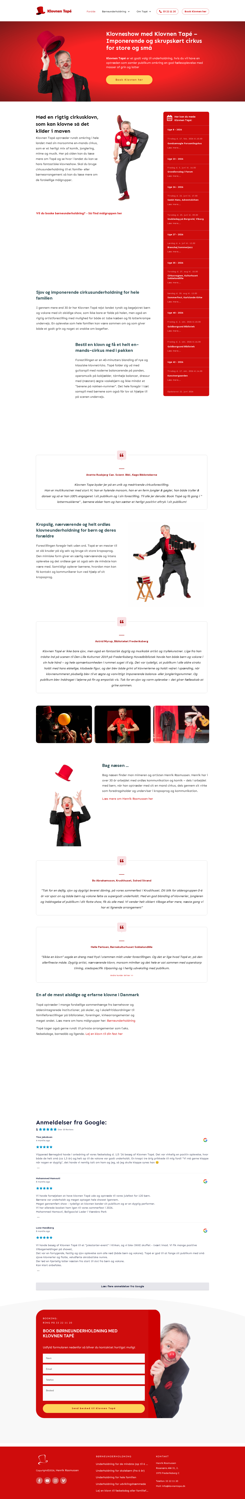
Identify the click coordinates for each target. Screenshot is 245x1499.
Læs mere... (174, 148)
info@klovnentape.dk (173, 1486)
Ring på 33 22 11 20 (57, 1322)
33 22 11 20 (172, 1481)
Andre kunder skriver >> (121, 975)
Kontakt (162, 1456)
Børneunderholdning (121, 1020)
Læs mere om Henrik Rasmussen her (127, 799)
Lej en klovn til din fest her (104, 1034)
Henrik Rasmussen (67, 1470)
